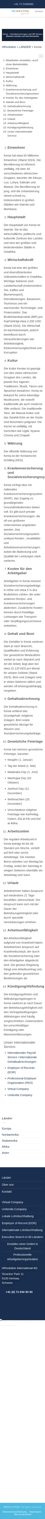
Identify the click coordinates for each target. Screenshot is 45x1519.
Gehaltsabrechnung (19, 106)
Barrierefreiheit (23, 1514)
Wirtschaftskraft (15, 76)
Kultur (9, 81)
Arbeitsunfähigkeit (18, 123)
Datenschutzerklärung (15, 1512)
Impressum (35, 1512)
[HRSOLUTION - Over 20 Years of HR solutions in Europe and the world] (20, 12)
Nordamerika (10, 1134)
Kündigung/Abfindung (20, 127)
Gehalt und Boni (15, 102)
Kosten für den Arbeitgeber (22, 97)
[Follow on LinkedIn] (7, 1303)
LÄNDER (25, 47)
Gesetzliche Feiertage (20, 110)
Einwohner (12, 68)
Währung (11, 85)
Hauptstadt (12, 72)
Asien (5, 1152)
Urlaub (11, 119)
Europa (6, 1128)
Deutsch (39, 11)
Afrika (5, 1146)
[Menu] (4, 12)
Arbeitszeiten (15, 114)
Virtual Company (18, 1089)
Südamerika (9, 1140)
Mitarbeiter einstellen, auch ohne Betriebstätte (22, 62)
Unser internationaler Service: (19, 133)
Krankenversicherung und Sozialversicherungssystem (22, 91)
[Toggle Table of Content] (39, 56)
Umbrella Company (20, 1095)
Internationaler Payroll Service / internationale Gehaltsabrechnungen (22, 1057)
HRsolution (9, 47)
